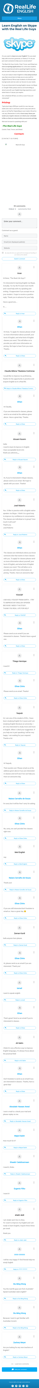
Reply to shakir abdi (20, 1240)
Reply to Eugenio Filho (20, 1200)
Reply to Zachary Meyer (20, 1357)
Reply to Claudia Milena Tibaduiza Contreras (20, 388)
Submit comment (19, 259)
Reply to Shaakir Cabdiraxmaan (20, 1174)
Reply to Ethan (20, 356)
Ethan (19, 327)
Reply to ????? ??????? (20, 1269)
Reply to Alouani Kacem (20, 459)
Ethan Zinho (20, 686)
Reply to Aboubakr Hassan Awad (20, 1121)
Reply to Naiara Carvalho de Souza (20, 810)
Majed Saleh (19, 1136)
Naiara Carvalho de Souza (19, 798)
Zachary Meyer (19, 1342)
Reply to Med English (20, 864)
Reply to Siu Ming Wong (20, 1299)
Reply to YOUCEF (20, 615)
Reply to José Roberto (20, 534)
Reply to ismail (20, 1000)
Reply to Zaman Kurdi (20, 945)
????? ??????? (19, 1255)
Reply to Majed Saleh (20, 1147)
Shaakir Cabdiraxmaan (19, 1162)
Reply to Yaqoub (20, 745)
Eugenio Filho (19, 1189)
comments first (24, 209)
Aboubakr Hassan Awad (19, 1106)
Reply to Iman (20, 313)
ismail (19, 988)
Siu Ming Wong (19, 1284)
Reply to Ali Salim (20, 1060)
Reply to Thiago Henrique (20, 673)
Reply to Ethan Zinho (20, 698)
